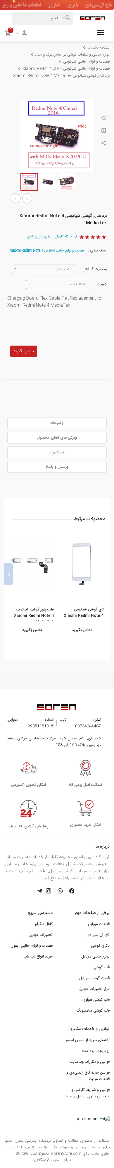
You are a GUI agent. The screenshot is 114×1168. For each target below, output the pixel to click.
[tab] (57, 423)
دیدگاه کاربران (66, 236)
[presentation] (105, 574)
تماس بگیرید (23, 351)
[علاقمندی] (104, 119)
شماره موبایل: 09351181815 (30, 723)
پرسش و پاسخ (38, 236)
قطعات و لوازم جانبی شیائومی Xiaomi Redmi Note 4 (47, 250)
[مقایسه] (104, 131)
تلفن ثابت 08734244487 (80, 723)
